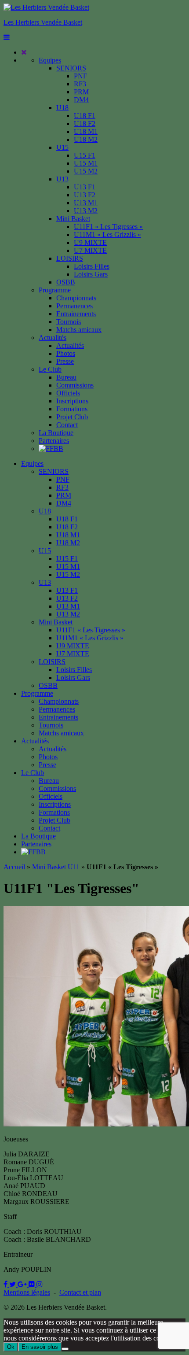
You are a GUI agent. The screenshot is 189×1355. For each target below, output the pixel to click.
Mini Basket (73, 218)
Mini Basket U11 (56, 867)
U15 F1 (84, 155)
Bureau (66, 377)
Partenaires (54, 440)
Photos (65, 353)
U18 (62, 107)
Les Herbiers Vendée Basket (43, 22)
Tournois (68, 321)
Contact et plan (80, 1292)
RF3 (80, 84)
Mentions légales (27, 1292)
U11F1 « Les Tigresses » (108, 226)
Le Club (50, 369)
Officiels (68, 393)
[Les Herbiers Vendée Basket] (46, 7)
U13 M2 (86, 210)
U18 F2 (84, 123)
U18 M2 (86, 139)
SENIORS (71, 68)
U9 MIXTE (90, 242)
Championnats (76, 298)
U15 (62, 147)
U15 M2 (86, 171)
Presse (65, 361)
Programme (55, 290)
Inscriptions (72, 401)
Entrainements (76, 314)
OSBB (65, 282)
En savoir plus (40, 1347)
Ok (11, 1347)
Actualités (52, 337)
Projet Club (72, 417)
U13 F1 (84, 187)
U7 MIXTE (90, 250)
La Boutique (56, 432)
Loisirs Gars (91, 274)
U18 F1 (84, 115)
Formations (71, 409)
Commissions (75, 385)
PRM (81, 92)
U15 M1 (86, 163)
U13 (62, 179)
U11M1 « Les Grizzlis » (107, 234)
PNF (80, 76)
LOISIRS (69, 258)
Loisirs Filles (91, 266)
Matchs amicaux (79, 329)
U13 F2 (84, 195)
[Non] (65, 1349)
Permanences (74, 306)
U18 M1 (86, 131)
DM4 (81, 99)
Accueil (14, 867)
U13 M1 (86, 203)
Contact (67, 424)
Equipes (50, 60)
